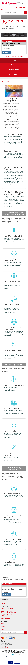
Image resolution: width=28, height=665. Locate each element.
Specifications (14, 70)
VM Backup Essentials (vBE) (7, 611)
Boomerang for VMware (6, 614)
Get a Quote (7, 52)
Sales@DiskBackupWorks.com (9, 649)
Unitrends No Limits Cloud (7, 617)
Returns (3, 628)
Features (14, 65)
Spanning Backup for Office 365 (8, 612)
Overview (14, 60)
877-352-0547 (5, 647)
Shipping (3, 626)
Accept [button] (11, 662)
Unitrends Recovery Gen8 (7, 608)
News (2, 625)
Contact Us (3, 603)
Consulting (3, 629)
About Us (3, 623)
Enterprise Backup (5, 610)
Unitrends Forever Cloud (6, 615)
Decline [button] (17, 662)
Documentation (14, 74)
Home (2, 602)
